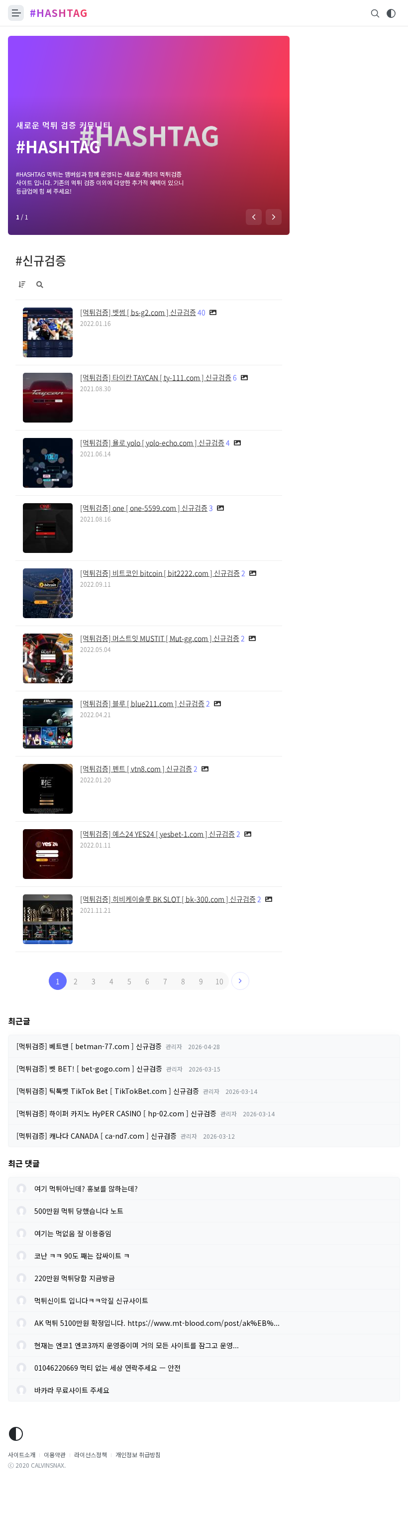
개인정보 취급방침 (138, 1454)
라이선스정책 (90, 1454)
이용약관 (55, 1454)
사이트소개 (21, 1454)
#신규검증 (40, 260)
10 (219, 981)
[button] (254, 217)
